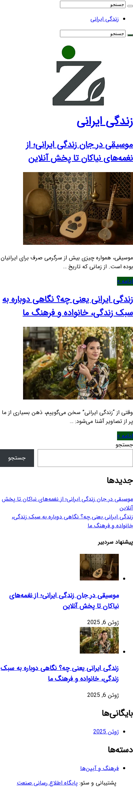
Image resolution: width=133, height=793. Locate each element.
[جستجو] (130, 6)
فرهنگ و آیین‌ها (99, 768)
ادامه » (125, 281)
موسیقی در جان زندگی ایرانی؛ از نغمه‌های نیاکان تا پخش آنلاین (79, 151)
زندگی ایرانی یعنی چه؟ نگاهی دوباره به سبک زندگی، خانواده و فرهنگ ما (67, 306)
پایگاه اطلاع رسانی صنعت (47, 782)
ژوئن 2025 (106, 731)
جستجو (124, 444)
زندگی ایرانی (104, 19)
